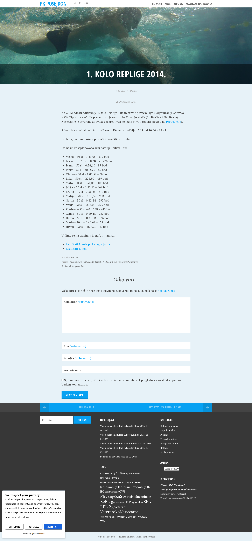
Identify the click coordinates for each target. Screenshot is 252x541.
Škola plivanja (167, 452)
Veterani (120, 507)
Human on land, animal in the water (137, 536)
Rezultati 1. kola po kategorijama (88, 244)
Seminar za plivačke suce (112, 456)
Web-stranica (73, 370)
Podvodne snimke (169, 439)
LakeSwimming (112, 491)
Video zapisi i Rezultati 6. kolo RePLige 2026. (122, 447)
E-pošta (77, 358)
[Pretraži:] (91, 3)
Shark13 (134, 90)
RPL (106, 261)
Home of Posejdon (106, 536)
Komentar (79, 302)
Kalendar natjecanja (199, 4)
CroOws (120, 473)
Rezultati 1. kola (76, 249)
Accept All (53, 526)
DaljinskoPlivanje (109, 478)
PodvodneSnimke (139, 497)
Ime (75, 346)
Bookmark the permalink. (73, 266)
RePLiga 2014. (87, 407)
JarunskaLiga (109, 487)
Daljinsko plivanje (169, 425)
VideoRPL (131, 517)
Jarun (137, 482)
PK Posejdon (53, 3)
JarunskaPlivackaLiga (132, 487)
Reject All (34, 526)
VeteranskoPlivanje (112, 517)
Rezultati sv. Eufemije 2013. (165, 407)
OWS (168, 4)
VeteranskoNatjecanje (127, 261)
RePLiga (178, 4)
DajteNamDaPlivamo (133, 474)
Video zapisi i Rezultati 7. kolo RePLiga (119, 443)
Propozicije (173, 122)
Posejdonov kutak (169, 443)
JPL (102, 491)
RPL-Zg (113, 261)
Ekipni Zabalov (167, 430)
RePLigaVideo (134, 502)
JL (148, 487)
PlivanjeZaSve (75, 261)
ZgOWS (142, 517)
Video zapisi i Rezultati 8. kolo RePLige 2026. (122, 434)
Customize (14, 526)
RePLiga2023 (120, 502)
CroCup (111, 473)
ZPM (102, 521)
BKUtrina (104, 473)
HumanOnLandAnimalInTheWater (116, 482)
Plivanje (157, 4)
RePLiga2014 (97, 261)
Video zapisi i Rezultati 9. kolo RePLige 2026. (122, 425)
